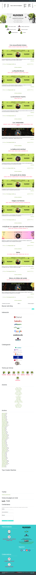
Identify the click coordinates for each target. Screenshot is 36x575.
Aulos (13, 228)
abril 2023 (3, 456)
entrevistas (16, 228)
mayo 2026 (3, 416)
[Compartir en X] (29, 64)
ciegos (7, 202)
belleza (9, 150)
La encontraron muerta (18, 97)
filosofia (16, 150)
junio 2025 (3, 428)
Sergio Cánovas (18, 404)
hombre (17, 254)
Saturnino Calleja (19, 46)
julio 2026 (3, 414)
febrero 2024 (4, 445)
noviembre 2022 (4, 461)
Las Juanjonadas (18, 122)
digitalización (16, 72)
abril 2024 (3, 443)
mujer (23, 254)
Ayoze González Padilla (18, 388)
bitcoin (9, 72)
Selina (18, 252)
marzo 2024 (4, 444)
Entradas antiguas (31, 303)
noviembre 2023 (4, 448)
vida (21, 98)
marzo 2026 (4, 418)
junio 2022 (3, 466)
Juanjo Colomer (13, 124)
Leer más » (32, 60)
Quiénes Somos (5, 5)
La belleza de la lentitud (18, 149)
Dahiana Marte (18, 391)
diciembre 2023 (4, 447)
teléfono (30, 176)
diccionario (14, 46)
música (22, 124)
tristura (26, 46)
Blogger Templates (25, 572)
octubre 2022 (4, 462)
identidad (20, 254)
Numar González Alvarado (18, 401)
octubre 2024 (4, 436)
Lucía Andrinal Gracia (18, 396)
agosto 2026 (4, 413)
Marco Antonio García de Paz (20, 279)
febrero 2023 (4, 458)
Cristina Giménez (18, 390)
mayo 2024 (3, 442)
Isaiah (18, 395)
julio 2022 (3, 465)
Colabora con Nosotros (29, 5)
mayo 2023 (3, 455)
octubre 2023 (4, 449)
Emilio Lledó (10, 176)
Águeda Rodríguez (18, 407)
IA (27, 228)
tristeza (23, 46)
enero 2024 (4, 446)
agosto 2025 (4, 426)
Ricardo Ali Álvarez (27, 124)
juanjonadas (19, 124)
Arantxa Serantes (18, 387)
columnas (10, 46)
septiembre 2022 (5, 463)
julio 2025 (3, 427)
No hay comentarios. (18, 67)
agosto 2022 (4, 464)
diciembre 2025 (4, 421)
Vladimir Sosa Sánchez (18, 406)
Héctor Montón (18, 394)
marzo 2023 (4, 457)
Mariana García (18, 399)
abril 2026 (3, 417)
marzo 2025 (4, 431)
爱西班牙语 (32, 573)
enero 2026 (4, 420)
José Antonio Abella (22, 176)
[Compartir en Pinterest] (31, 64)
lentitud (19, 150)
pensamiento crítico (27, 202)
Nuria (18, 403)
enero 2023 (4, 459)
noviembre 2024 (4, 435)
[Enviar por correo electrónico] (27, 64)
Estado (24, 72)
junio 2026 (3, 415)
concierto (9, 124)
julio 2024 (3, 440)
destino (15, 98)
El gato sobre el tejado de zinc (18, 393)
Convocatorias (8, 5)
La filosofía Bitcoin (18, 71)
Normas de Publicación (25, 5)
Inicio (2, 5)
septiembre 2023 (5, 450)
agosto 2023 (4, 451)
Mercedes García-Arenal (19, 202)
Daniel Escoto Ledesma (18, 392)
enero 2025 (4, 433)
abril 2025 (3, 430)
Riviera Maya (31, 572)
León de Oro (13, 279)
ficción (18, 98)
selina (26, 254)
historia (13, 202)
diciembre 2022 (4, 460)
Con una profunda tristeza (18, 45)
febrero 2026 (4, 419)
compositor (5, 124)
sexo (28, 254)
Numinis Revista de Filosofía (18, 402)
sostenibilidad (23, 150)
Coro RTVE (8, 279)
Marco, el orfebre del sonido (18, 278)
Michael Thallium (18, 400)
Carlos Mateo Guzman (18, 389)
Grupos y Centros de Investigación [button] (16, 5)
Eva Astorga (20, 228)
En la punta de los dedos (18, 175)
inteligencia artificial (15, 176)
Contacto (32, 5)
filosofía (27, 72)
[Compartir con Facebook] (30, 64)
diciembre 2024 (4, 434)
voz (28, 279)
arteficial (9, 228)
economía (20, 72)
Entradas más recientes (6, 303)
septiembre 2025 (5, 425)
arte (8, 254)
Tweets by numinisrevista (6, 494)
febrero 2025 (4, 432)
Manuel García (18, 397)
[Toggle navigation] (2, 1)
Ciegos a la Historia (18, 201)
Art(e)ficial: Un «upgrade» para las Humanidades (18, 226)
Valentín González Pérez (18, 405)
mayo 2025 (3, 429)
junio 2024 (3, 441)
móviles (27, 176)
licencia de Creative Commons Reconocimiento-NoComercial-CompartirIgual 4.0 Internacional (27, 543)
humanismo (25, 228)
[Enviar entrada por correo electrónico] (14, 64)
